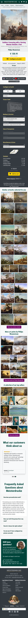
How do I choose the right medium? (13, 526)
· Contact (4, 582)
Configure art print (15, 59)
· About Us (4, 592)
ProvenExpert (11, 470)
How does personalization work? (12, 497)
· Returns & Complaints (6, 590)
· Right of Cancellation (6, 589)
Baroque (12, 5)
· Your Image (17, 582)
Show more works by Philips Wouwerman (14, 380)
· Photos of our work (19, 587)
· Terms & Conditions (6, 585)
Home (2, 5)
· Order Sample (18, 590)
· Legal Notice (5, 584)
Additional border (6, 94)
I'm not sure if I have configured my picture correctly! (13, 532)
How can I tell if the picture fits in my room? (13, 520)
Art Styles (7, 5)
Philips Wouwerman (19, 5)
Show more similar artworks (14, 327)
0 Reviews (17, 81)
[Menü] (1, 1)
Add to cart (15, 174)
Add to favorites (21, 78)
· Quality (16, 585)
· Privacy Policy (5, 587)
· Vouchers (17, 589)
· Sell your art (17, 584)
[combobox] (14, 96)
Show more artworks (14, 435)
